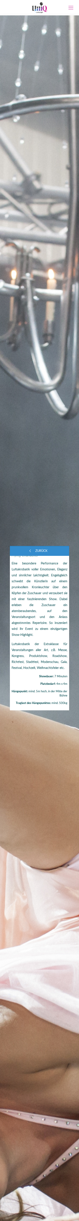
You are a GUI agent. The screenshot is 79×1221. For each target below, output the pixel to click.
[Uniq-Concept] (39, 7)
